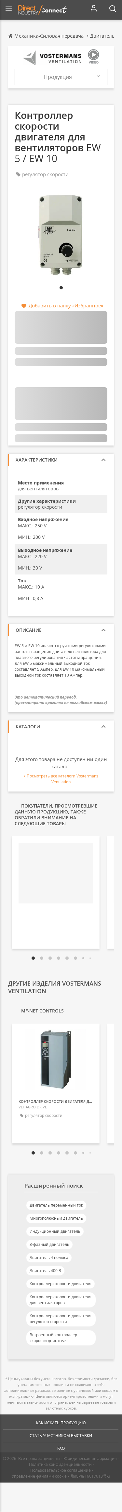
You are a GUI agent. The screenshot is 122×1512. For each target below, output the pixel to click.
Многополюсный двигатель (56, 1218)
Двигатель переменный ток (56, 1205)
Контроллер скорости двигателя (60, 1283)
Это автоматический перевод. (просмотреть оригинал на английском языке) (61, 699)
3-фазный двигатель (49, 1244)
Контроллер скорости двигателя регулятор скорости (60, 1318)
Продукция (58, 77)
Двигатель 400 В (45, 1270)
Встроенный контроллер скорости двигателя (53, 1337)
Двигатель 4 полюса (49, 1257)
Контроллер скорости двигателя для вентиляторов (60, 1299)
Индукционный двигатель (55, 1231)
